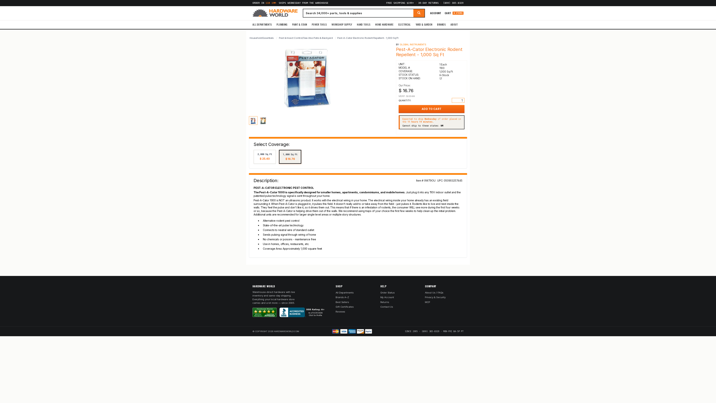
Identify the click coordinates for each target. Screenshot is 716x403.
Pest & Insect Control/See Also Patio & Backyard (306, 37)
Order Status (387, 292)
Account (435, 13)
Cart (453, 13)
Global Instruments (413, 44)
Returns (384, 302)
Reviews (340, 311)
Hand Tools (363, 24)
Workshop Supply (342, 24)
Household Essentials (262, 37)
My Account (387, 297)
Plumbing (282, 24)
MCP (427, 302)
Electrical (404, 24)
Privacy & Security (435, 297)
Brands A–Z (342, 297)
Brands (441, 24)
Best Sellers (342, 302)
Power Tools (319, 24)
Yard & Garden (424, 24)
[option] (265, 157)
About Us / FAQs (434, 292)
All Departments (262, 24)
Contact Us (386, 306)
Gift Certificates (345, 306)
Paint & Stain (299, 24)
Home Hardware (384, 24)
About (454, 24)
